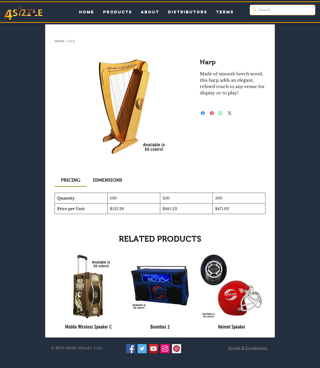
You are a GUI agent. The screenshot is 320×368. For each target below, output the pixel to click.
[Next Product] (272, 286)
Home (59, 41)
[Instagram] (165, 348)
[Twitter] (142, 348)
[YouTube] (153, 348)
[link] (70, 180)
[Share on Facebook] (203, 113)
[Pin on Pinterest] (212, 113)
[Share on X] (229, 113)
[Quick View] (88, 286)
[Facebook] (130, 348)
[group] (160, 293)
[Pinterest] (176, 348)
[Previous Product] (48, 286)
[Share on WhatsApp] (220, 113)
